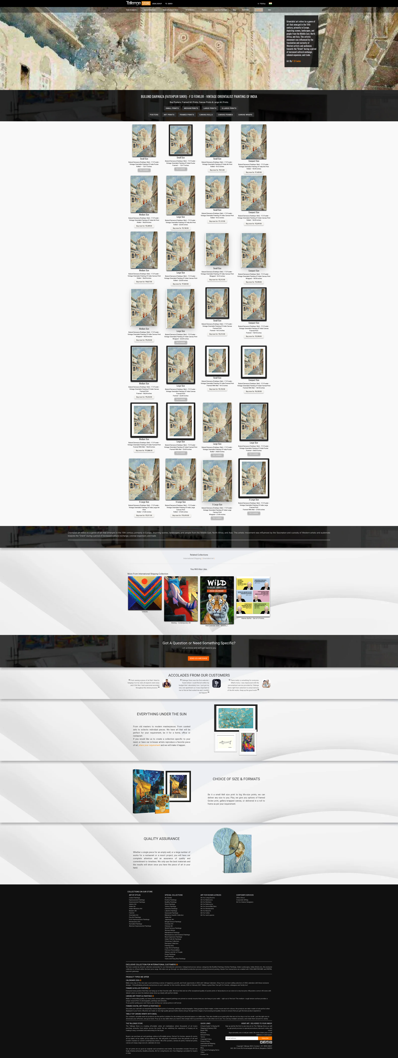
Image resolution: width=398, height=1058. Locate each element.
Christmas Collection (172, 941)
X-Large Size (144, 501)
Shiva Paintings (170, 904)
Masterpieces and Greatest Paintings (177, 935)
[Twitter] (261, 1043)
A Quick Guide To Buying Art (210, 1026)
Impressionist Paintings (137, 902)
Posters (204, 10)
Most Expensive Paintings (173, 937)
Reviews (203, 1033)
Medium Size (144, 214)
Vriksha (145, 612)
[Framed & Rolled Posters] (149, 988)
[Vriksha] (145, 593)
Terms (203, 1037)
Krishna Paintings (171, 900)
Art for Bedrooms (207, 900)
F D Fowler (296, 61)
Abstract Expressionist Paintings (140, 926)
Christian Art (169, 924)
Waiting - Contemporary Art (181, 623)
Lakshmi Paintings (171, 911)
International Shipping (192, 558)
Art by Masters (190, 10)
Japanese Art (169, 919)
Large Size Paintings (220, 10)
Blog (234, 10)
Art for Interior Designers (244, 902)
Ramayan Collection (171, 943)
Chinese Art (169, 926)
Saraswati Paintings (171, 913)
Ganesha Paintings (171, 909)
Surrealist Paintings (135, 924)
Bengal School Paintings (173, 922)
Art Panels (168, 898)
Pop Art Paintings (135, 917)
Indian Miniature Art (135, 909)
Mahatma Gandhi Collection (174, 915)
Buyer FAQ (204, 1030)
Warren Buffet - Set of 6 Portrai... (253, 618)
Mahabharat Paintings (172, 932)
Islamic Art (132, 904)
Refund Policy (205, 1035)
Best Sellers (245, 10)
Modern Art (133, 911)
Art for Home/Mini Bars (209, 906)
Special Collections (150, 10)
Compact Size (254, 160)
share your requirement (149, 745)
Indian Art (132, 906)
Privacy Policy (205, 1041)
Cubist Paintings (134, 898)
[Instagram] (267, 1043)
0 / (261, 3)
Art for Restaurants (207, 909)
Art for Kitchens (206, 902)
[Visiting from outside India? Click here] (177, 965)
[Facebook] (264, 1043)
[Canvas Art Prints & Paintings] (153, 996)
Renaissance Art (134, 922)
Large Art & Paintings (172, 948)
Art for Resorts (206, 911)
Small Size (144, 158)
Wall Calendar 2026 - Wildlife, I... (217, 626)
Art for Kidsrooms (207, 904)
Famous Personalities (172, 950)
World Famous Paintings (173, 928)
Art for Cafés (205, 913)
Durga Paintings (170, 954)
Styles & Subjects (131, 10)
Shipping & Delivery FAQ (209, 1028)
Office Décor (240, 898)
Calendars (259, 10)
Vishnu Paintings (170, 906)
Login (154, 3)
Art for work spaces (207, 915)
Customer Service (207, 1046)
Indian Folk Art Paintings (173, 939)
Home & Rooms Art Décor (170, 10)
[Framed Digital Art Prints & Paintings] (160, 1006)
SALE (269, 10)
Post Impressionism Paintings (139, 919)
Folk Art (131, 913)
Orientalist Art (208, 558)
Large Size (181, 216)
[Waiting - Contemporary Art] (181, 598)
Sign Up (159, 3)
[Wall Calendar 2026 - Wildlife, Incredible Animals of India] (217, 600)
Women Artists (170, 930)
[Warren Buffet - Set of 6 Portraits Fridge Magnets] (253, 596)
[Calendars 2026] (140, 980)
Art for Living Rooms (208, 898)
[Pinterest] (270, 1043)
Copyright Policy (206, 1039)
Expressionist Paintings (137, 900)
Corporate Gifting (242, 900)
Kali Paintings (169, 956)
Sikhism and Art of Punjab (173, 952)
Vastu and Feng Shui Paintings (175, 959)
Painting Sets (169, 946)
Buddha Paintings (171, 902)
